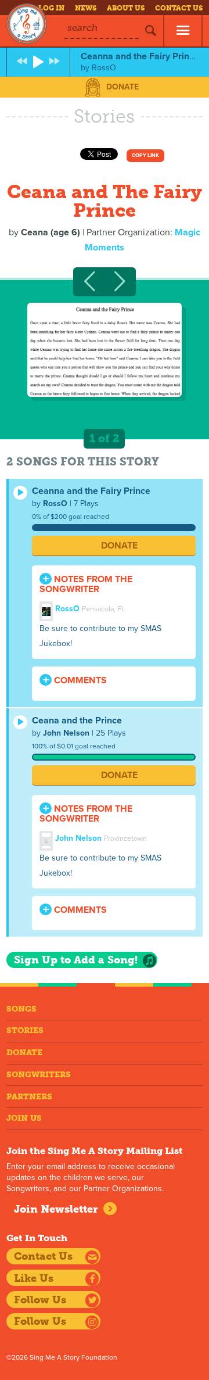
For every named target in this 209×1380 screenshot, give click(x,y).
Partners (29, 1097)
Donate (122, 87)
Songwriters (38, 1075)
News (85, 8)
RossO (55, 503)
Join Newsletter (56, 1209)
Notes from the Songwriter (85, 584)
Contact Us (179, 8)
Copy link (145, 155)
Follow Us (40, 1299)
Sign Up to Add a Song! (76, 960)
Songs (21, 1009)
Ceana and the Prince (77, 720)
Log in (51, 8)
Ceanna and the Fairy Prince (91, 491)
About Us (126, 8)
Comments (79, 680)
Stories (25, 1030)
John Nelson (66, 733)
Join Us (24, 1118)
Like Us (33, 1278)
